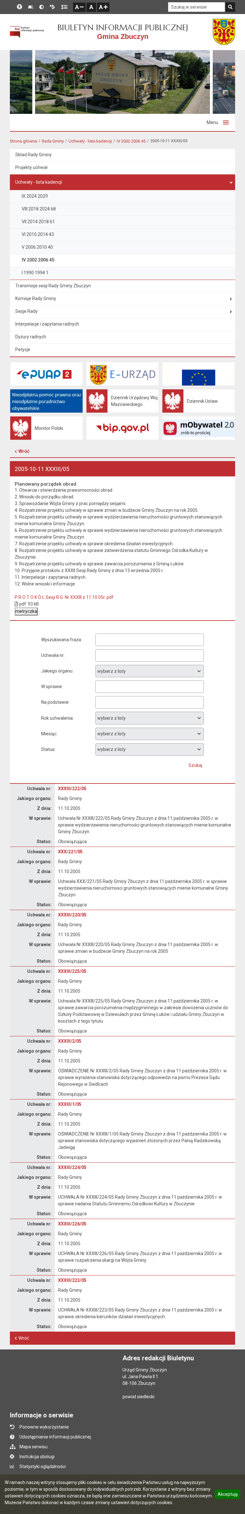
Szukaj (195, 765)
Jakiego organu (56, 670)
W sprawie (51, 686)
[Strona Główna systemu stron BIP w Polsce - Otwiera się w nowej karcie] (27, 32)
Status (48, 749)
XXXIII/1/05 (69, 1104)
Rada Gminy (53, 141)
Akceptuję (227, 1495)
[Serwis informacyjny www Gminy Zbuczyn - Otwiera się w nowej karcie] (224, 32)
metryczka (26, 611)
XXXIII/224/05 (72, 1167)
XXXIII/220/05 (72, 914)
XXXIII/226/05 (72, 1223)
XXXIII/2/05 (69, 1041)
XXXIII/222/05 (72, 788)
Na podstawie (55, 702)
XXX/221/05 (70, 851)
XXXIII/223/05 (72, 1280)
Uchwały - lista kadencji (90, 141)
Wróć (24, 451)
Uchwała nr (52, 655)
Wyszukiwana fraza (61, 639)
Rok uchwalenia (57, 718)
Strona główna (23, 141)
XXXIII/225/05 (72, 971)
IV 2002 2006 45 (131, 141)
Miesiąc (48, 733)
